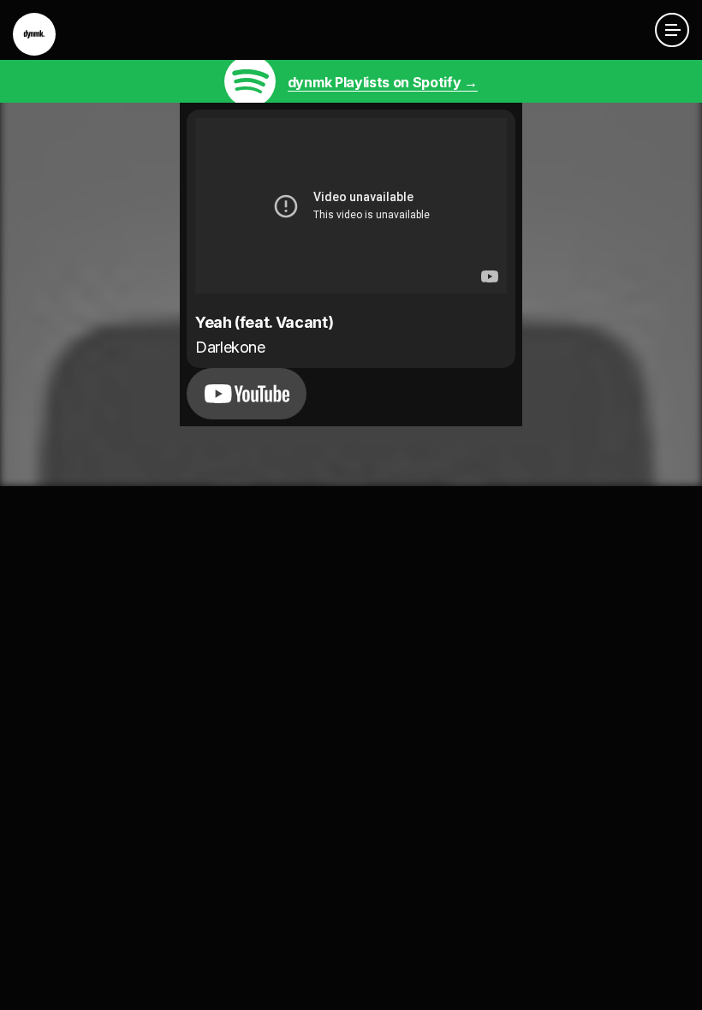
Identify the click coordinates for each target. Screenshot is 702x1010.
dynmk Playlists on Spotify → (383, 82)
